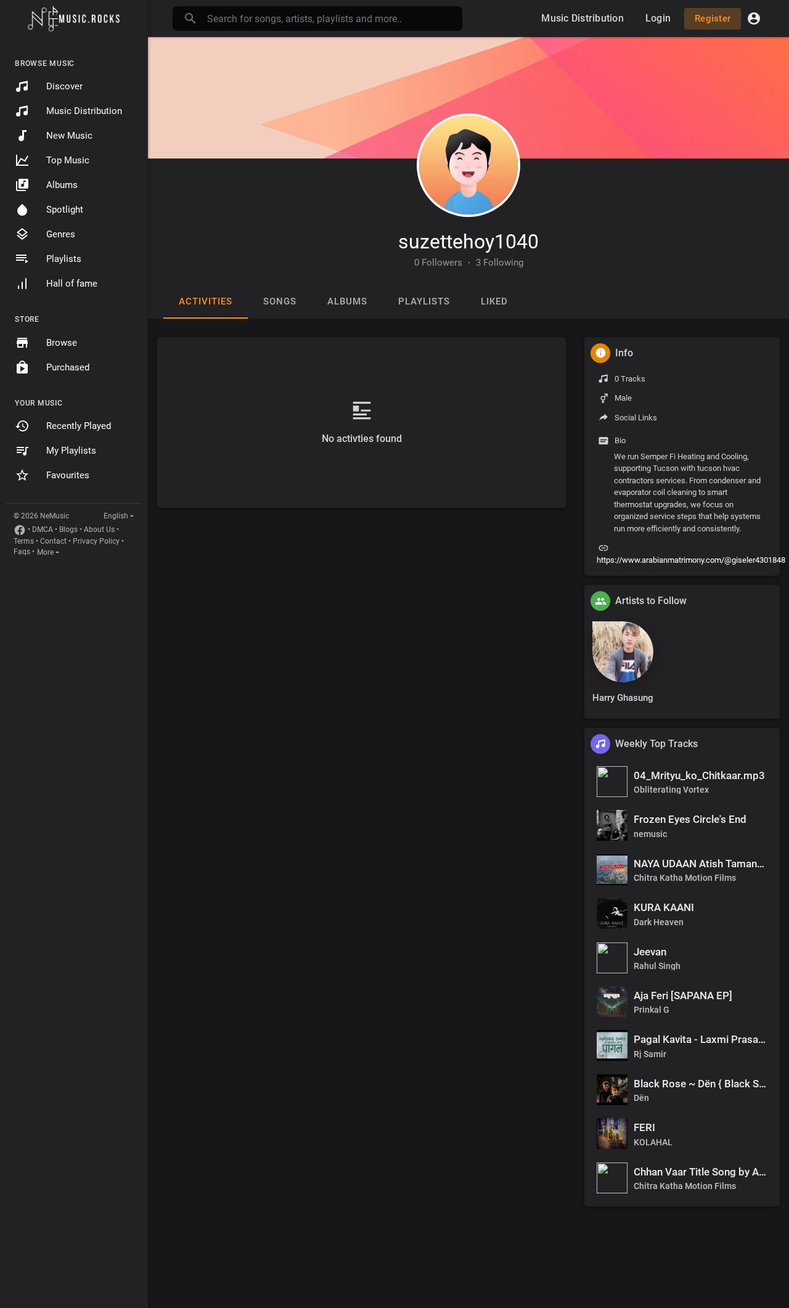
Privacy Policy (96, 541)
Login (658, 18)
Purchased (67, 367)
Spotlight (64, 209)
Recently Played (78, 425)
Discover (64, 86)
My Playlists (71, 450)
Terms (24, 541)
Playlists (63, 258)
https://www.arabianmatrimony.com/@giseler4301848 (691, 560)
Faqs (22, 551)
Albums (62, 184)
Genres (60, 234)
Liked (494, 301)
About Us (99, 529)
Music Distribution (84, 110)
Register (712, 18)
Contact (53, 541)
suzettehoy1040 (468, 241)
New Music (69, 135)
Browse (61, 342)
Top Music (67, 160)
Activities (205, 301)
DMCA (42, 529)
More (45, 552)
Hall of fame (71, 283)
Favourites (67, 475)
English (116, 516)
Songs (279, 301)
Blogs (68, 529)
